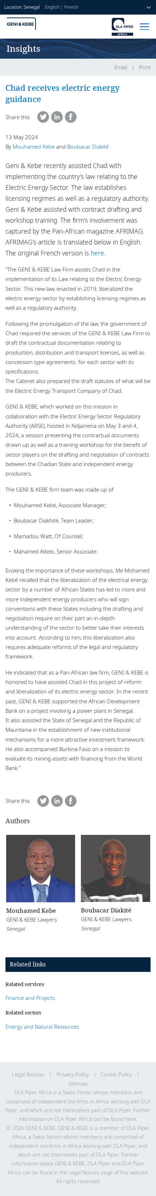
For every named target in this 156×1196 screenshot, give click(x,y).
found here (123, 1118)
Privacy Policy (73, 1074)
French (71, 7)
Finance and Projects (30, 997)
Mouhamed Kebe (34, 146)
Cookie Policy (116, 1074)
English (52, 7)
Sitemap (78, 1083)
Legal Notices (28, 1074)
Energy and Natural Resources (42, 1026)
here (97, 253)
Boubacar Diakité (87, 146)
